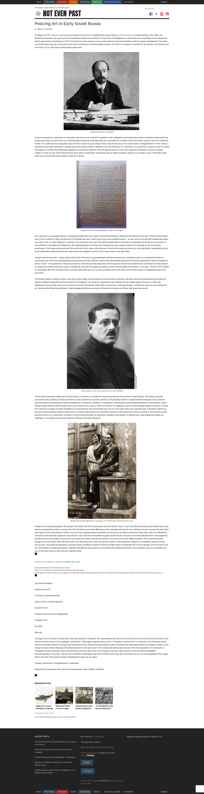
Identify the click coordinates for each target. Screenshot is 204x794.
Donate (87, 763)
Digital (97, 792)
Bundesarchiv (107, 391)
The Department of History (90, 742)
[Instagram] (167, 14)
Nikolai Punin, (44, 47)
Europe (60, 717)
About (164, 792)
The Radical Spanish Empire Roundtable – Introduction (55, 757)
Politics (73, 717)
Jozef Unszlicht (124, 35)
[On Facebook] (150, 14)
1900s (41, 717)
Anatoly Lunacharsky (60, 35)
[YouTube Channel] (161, 14)
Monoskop (129, 521)
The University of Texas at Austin (97, 747)
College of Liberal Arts (107, 753)
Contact (87, 771)
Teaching (85, 792)
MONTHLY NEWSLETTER (152, 737)
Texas (73, 792)
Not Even (62, 13)
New (38, 792)
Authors (128, 792)
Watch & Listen (112, 792)
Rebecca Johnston (45, 29)
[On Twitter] (156, 14)
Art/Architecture (50, 717)
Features (66, 717)
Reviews (62, 792)
